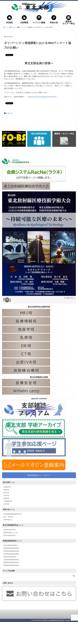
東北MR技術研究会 (9, 529)
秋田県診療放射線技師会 (11, 551)
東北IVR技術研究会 (9, 535)
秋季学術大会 (7, 519)
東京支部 (6, 492)
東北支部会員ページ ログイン (39, 475)
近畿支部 (6, 498)
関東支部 (6, 490)
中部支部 (6, 495)
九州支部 (6, 504)
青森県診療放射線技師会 (11, 548)
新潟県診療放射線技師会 (11, 565)
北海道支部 (7, 487)
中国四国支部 (7, 501)
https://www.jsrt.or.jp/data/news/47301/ (42, 97)
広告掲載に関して (69, 298)
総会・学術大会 (8, 517)
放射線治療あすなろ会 (10, 532)
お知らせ (9, 113)
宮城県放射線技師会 (9, 557)
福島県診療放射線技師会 (11, 562)
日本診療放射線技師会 (10, 545)
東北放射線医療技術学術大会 (12, 514)
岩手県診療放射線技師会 (11, 554)
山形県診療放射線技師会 (11, 559)
